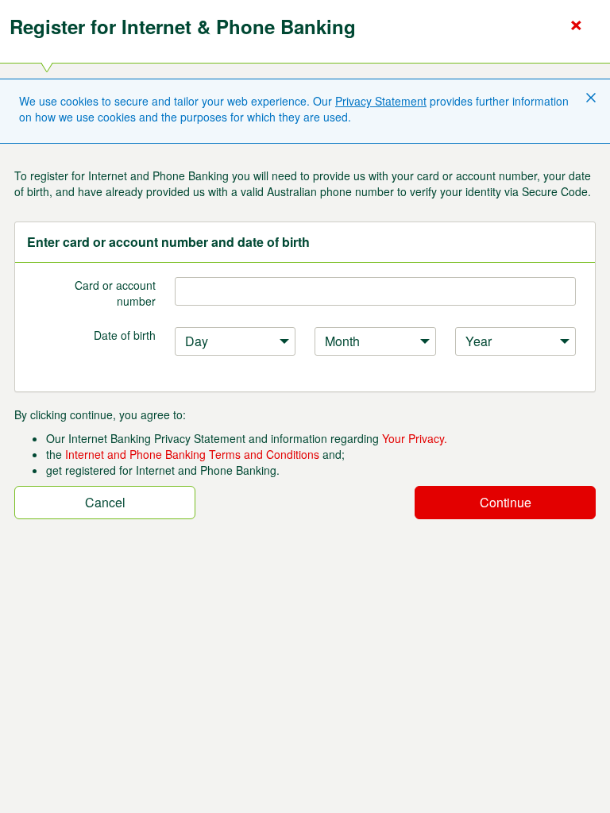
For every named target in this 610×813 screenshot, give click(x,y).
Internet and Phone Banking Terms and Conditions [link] (192, 454)
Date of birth (125, 335)
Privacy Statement (381, 101)
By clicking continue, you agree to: (100, 414)
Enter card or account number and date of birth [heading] (168, 242)
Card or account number (115, 293)
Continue (505, 502)
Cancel (105, 502)
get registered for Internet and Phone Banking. (163, 470)
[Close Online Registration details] (575, 25)
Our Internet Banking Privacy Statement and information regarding (246, 438)
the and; (195, 454)
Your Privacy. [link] (414, 438)
